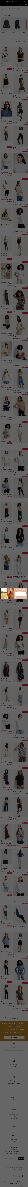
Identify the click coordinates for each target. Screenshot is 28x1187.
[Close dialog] (26, 588)
